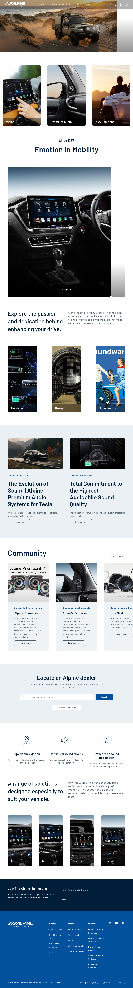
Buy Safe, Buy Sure (108, 983)
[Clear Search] (91, 697)
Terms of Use (79, 983)
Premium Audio (60, 4)
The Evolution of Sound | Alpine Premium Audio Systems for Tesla (30, 493)
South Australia (75, 929)
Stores (71, 923)
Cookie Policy (106, 969)
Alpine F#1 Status (78, 475)
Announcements (15, 475)
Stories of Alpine (55, 929)
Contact (51, 952)
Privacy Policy (92, 983)
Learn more (18, 522)
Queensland (73, 935)
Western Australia (76, 946)
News (26, 475)
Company (52, 923)
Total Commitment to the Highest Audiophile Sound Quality (96, 493)
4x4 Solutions (83, 4)
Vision (40, 4)
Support (92, 923)
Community (19, 608)
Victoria (71, 940)
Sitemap (122, 983)
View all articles (117, 556)
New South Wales (76, 951)
